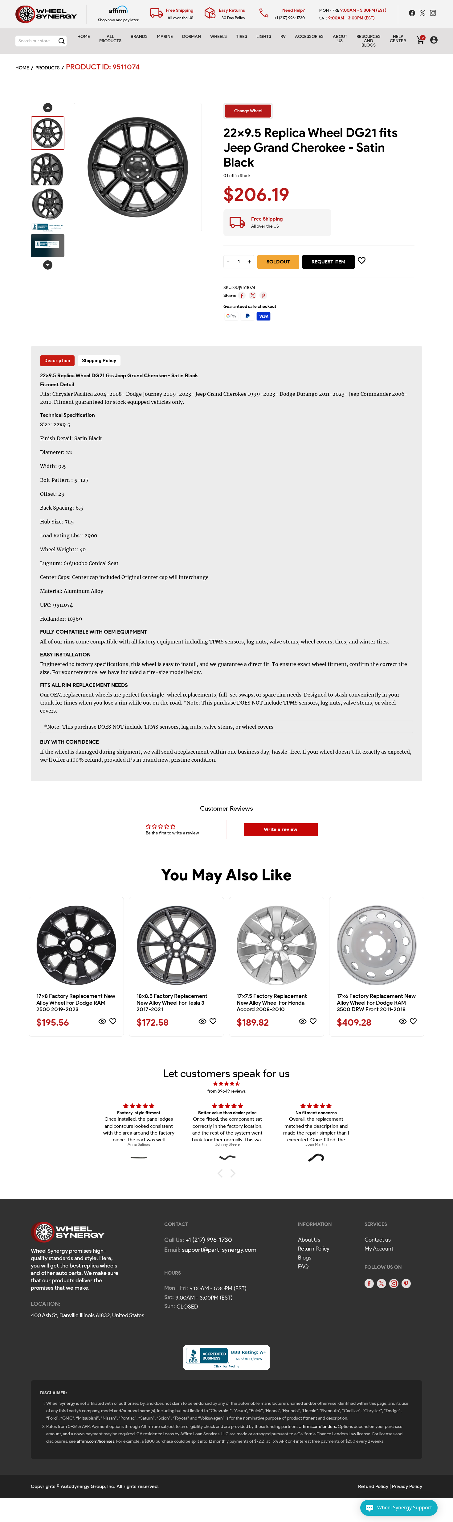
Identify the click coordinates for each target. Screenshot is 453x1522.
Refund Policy (373, 1486)
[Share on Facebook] (242, 295)
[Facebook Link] (412, 14)
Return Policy (313, 1248)
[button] (222, 1173)
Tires (241, 36)
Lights (263, 36)
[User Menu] (434, 41)
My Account (379, 1248)
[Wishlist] (112, 1022)
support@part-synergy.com (219, 1249)
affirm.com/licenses (95, 1441)
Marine (165, 36)
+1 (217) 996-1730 (289, 17)
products (47, 68)
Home (83, 36)
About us (340, 38)
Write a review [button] (280, 829)
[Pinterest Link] (406, 1283)
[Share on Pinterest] (263, 295)
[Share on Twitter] (252, 295)
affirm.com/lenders (317, 1426)
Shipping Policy (99, 360)
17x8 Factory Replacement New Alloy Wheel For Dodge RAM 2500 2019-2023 (75, 1003)
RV (283, 36)
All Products (110, 38)
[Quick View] (102, 1022)
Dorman (191, 36)
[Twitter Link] (423, 14)
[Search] (61, 41)
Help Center (398, 38)
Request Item (328, 262)
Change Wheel (248, 111)
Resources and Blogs (369, 41)
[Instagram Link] (433, 14)
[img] (226, 1084)
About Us (309, 1239)
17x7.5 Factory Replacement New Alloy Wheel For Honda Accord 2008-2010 (272, 1003)
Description (57, 360)
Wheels (218, 36)
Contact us (378, 1239)
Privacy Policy (407, 1486)
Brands (139, 36)
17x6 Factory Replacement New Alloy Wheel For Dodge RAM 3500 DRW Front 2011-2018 (376, 1003)
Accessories (309, 36)
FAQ (303, 1266)
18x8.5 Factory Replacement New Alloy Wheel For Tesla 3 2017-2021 (172, 1003)
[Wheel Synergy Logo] (68, 1234)
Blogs (304, 1257)
